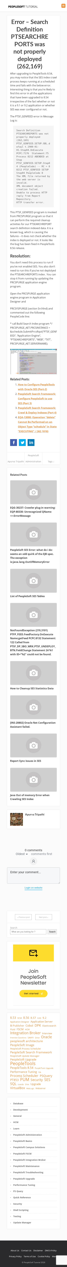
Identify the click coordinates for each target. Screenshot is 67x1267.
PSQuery (46, 1076)
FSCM (20, 1029)
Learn (31, 1037)
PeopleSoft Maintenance (26, 1166)
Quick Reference (22, 1197)
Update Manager (22, 1222)
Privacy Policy (15, 1256)
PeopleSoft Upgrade (23, 1059)
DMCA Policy (51, 1250)
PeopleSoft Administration (27, 1134)
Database (18, 1103)
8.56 (26, 1017)
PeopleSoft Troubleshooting (28, 1172)
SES (47, 1079)
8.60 (39, 1018)
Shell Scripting (21, 1210)
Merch (55, 1256)
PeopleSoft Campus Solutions (29, 1147)
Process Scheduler (24, 1075)
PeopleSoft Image (22, 1045)
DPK (38, 1025)
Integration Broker (25, 1033)
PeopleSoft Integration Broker (29, 1159)
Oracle (46, 1037)
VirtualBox (17, 1088)
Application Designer (19, 1021)
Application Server (42, 1021)
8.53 (13, 1017)
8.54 (19, 1017)
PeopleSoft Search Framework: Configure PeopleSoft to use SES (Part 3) (37, 398)
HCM (27, 1029)
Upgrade (35, 1084)
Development (20, 1109)
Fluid (12, 1029)
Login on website (33, 887)
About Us (15, 1250)
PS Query (18, 1191)
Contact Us (26, 1250)
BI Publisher (17, 1025)
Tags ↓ (51, 461)
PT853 (14, 1080)
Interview (47, 1033)
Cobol (29, 1025)
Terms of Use (30, 1256)
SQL (13, 1083)
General (17, 1115)
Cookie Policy (44, 1256)
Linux (37, 1037)
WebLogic (30, 1088)
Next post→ (43, 917)
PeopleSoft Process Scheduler (25, 1048)
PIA (39, 1072)
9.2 (44, 1018)
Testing (17, 1216)
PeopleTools (23, 1063)
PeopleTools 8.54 (21, 1067)
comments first (41, 854)
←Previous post (23, 917)
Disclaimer (38, 1250)
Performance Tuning (23, 1071)
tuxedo (21, 1084)
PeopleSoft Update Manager (24, 1055)
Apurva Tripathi (16, 461)
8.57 (33, 1018)
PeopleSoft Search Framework (31, 1052)
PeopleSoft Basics (22, 1141)
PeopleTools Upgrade (44, 1068)
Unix (27, 1084)
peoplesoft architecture (26, 1041)
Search (13, 927)
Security (37, 1079)
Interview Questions (18, 1038)
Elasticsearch (49, 1025)
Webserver (40, 1088)
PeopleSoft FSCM (22, 1153)
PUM (24, 1079)
